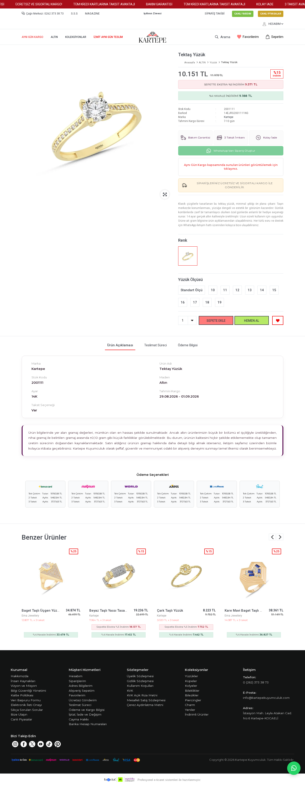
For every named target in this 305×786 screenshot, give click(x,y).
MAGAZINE (92, 13)
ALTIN (54, 37)
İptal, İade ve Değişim (85, 714)
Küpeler (191, 681)
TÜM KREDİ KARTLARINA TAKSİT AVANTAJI (97, 4)
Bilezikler (191, 695)
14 (262, 290)
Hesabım (75, 676)
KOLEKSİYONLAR (75, 37)
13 (250, 290)
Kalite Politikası (22, 695)
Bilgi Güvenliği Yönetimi (28, 690)
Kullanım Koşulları (140, 685)
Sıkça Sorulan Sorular (27, 710)
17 (195, 302)
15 (274, 290)
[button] (280, 537)
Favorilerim (251, 37)
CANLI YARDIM (242, 13)
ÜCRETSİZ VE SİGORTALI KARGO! (31, 4)
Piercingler (193, 700)
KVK (130, 690)
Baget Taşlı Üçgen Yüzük (41, 611)
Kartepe (228, 117)
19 (219, 302)
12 (237, 290)
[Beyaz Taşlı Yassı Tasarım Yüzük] (118, 575)
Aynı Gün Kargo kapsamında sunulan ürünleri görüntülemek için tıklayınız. (231, 166)
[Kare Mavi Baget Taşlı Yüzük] (254, 575)
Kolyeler (191, 685)
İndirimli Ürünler (197, 714)
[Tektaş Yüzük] (187, 256)
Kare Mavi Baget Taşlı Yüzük (247, 611)
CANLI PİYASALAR (270, 13)
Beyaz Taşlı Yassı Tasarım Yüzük (114, 611)
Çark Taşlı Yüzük (170, 611)
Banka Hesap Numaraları (88, 724)
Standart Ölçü (192, 290)
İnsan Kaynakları (23, 681)
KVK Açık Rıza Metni (142, 695)
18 (207, 302)
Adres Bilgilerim (80, 685)
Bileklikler (192, 690)
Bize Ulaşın (19, 714)
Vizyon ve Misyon (24, 685)
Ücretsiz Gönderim (83, 700)
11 (225, 290)
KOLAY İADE (258, 4)
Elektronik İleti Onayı (26, 705)
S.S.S (74, 13)
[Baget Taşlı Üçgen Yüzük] (51, 575)
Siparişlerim (77, 681)
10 (213, 290)
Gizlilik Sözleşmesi (140, 681)
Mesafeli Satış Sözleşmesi (146, 700)
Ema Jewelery (30, 615)
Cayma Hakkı (79, 719)
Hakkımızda (19, 676)
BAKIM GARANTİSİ (152, 4)
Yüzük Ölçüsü (190, 279)
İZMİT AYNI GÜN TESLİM (108, 37)
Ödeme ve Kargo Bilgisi (86, 710)
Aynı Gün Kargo (32, 37)
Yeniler (190, 710)
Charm (190, 705)
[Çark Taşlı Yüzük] (186, 575)
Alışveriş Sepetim (81, 690)
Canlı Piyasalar (21, 719)
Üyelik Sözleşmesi (140, 676)
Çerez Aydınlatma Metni (145, 705)
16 (183, 302)
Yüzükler (191, 676)
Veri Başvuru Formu (26, 700)
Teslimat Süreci (80, 705)
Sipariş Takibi (215, 13)
